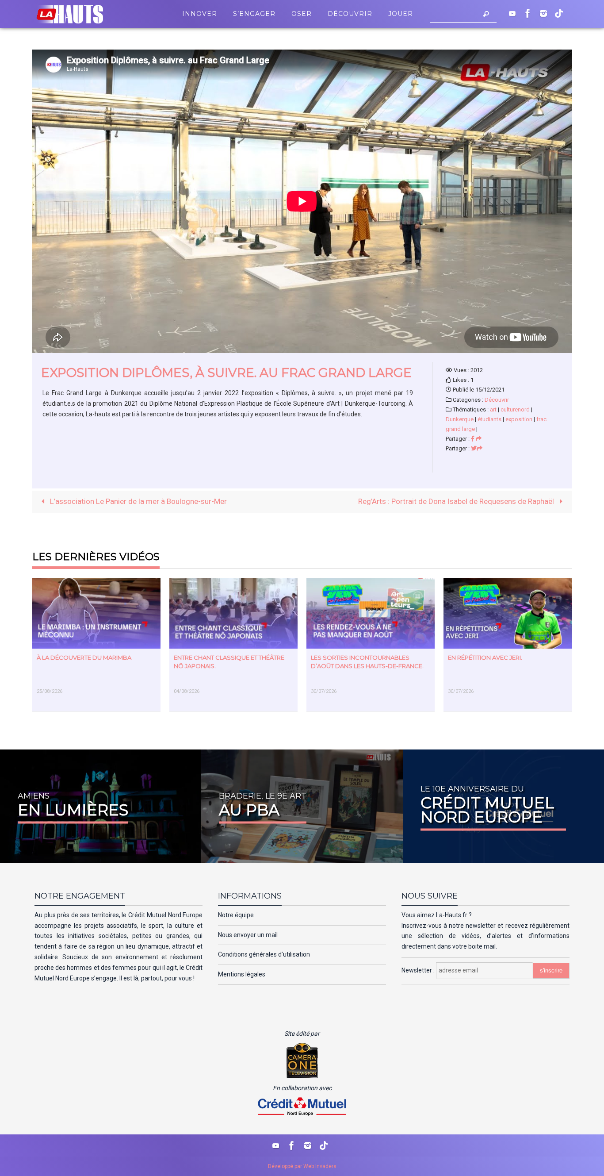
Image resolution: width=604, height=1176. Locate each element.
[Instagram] (543, 13)
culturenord (515, 409)
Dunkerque (460, 419)
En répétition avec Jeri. (485, 657)
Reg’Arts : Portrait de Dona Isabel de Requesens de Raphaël (457, 501)
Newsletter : (418, 970)
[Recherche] (486, 13)
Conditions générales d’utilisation (264, 954)
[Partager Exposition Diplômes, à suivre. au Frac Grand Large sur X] (476, 448)
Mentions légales (241, 974)
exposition (518, 419)
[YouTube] (512, 13)
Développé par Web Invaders (302, 1166)
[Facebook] (528, 13)
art (493, 409)
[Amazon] (559, 13)
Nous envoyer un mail (248, 934)
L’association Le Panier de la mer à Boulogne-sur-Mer (137, 501)
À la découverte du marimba (84, 657)
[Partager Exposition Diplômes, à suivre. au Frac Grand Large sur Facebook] (476, 438)
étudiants (489, 419)
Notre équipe (236, 915)
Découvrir (497, 399)
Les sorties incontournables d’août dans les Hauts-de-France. (367, 661)
